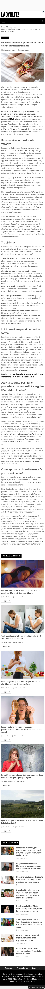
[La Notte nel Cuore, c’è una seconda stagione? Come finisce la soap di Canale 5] (7, 951)
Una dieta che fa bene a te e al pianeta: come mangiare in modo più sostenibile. (22, 375)
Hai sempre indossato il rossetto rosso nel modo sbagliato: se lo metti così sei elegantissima (29, 879)
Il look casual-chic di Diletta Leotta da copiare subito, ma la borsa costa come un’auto (29, 908)
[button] (43, 21)
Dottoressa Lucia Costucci (20, 126)
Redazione (9, 968)
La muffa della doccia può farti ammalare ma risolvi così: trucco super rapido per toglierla (22, 776)
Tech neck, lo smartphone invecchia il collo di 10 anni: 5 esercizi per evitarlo (21, 637)
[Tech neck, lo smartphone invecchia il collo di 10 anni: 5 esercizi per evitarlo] (22, 619)
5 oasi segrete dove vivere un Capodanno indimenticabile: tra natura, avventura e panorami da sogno (29, 923)
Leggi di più (6, 601)
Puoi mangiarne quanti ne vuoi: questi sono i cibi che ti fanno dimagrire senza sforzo (21, 682)
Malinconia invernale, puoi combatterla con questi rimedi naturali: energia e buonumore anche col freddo (29, 851)
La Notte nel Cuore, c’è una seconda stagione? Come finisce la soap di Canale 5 (29, 951)
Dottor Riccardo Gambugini (15, 129)
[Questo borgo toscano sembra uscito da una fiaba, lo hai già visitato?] (22, 804)
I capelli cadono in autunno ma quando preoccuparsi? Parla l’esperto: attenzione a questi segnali (21, 729)
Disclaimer (36, 968)
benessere (5, 38)
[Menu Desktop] (3, 21)
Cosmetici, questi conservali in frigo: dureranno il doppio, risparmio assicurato (28, 938)
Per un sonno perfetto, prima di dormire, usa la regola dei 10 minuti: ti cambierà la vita (20, 591)
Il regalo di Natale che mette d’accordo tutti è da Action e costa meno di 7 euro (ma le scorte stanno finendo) (27, 894)
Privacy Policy (22, 968)
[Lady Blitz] (10, 14)
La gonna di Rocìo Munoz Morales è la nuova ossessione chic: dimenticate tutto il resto (28, 866)
